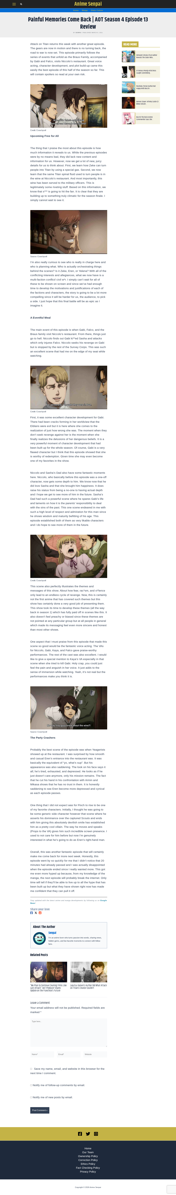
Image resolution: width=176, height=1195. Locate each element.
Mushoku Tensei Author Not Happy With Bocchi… (146, 87)
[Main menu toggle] (14, 4)
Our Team (88, 1152)
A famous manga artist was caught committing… (146, 72)
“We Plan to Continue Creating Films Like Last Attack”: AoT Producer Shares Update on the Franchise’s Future (48, 988)
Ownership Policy (88, 1156)
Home (88, 1148)
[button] (21, 4)
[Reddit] (40, 913)
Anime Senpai (88, 4)
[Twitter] (36, 913)
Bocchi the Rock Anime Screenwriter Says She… (144, 118)
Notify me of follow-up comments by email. (59, 1085)
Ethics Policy (88, 1163)
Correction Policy (88, 1160)
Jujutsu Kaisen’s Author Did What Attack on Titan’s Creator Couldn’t (88, 987)
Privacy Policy (88, 1171)
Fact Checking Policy (88, 1167)
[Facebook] (31, 913)
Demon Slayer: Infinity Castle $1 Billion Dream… (147, 103)
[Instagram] (96, 1134)
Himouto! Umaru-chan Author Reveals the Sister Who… (146, 56)
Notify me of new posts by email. (53, 1097)
